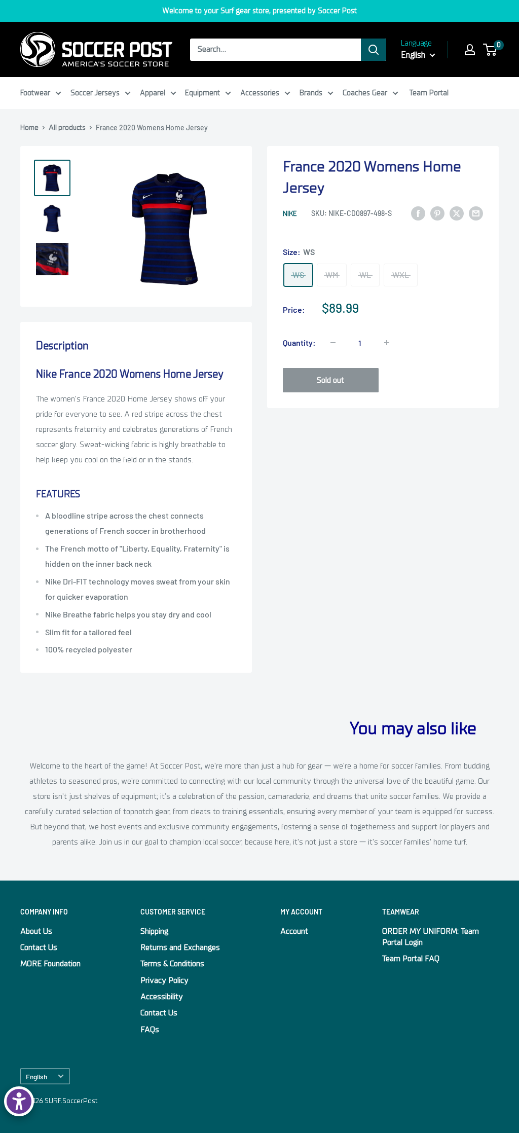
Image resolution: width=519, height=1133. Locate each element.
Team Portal (429, 92)
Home (29, 127)
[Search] (373, 50)
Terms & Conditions (172, 963)
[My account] (470, 49)
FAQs (149, 1029)
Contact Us (38, 947)
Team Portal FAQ (410, 958)
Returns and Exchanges (180, 947)
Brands (311, 92)
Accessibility (161, 996)
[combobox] (275, 50)
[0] (490, 50)
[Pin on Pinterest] (437, 213)
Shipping (154, 931)
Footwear (35, 92)
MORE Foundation (50, 963)
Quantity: (299, 342)
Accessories (259, 92)
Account (294, 931)
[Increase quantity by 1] (386, 342)
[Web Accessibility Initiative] (19, 1101)
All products (67, 127)
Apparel (152, 92)
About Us (36, 931)
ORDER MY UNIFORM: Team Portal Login (430, 937)
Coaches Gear (365, 92)
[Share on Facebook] (418, 213)
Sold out (330, 380)
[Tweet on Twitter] (457, 213)
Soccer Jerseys (95, 92)
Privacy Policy (164, 980)
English (36, 1076)
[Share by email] (476, 213)
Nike (289, 213)
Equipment (202, 92)
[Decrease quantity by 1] (333, 342)
